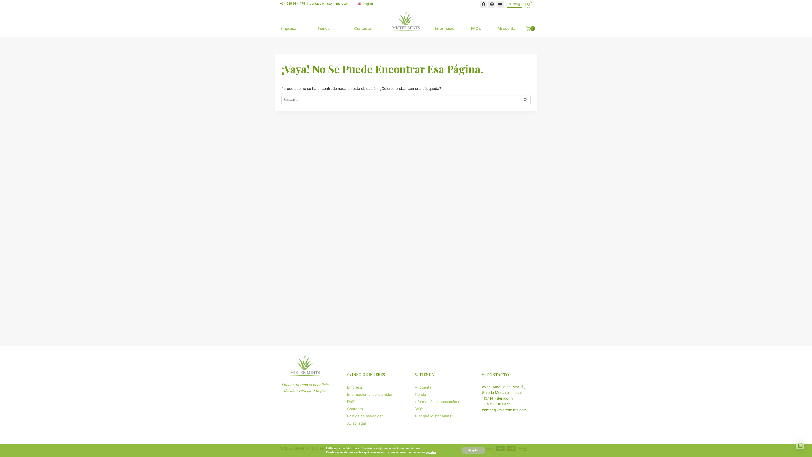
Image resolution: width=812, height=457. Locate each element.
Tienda (420, 394)
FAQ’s (476, 28)
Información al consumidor (369, 394)
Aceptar (473, 450)
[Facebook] (483, 4)
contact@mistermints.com (329, 3)
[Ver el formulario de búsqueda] (528, 4)
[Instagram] (491, 4)
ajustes (431, 452)
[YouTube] (500, 4)
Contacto (362, 28)
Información (446, 28)
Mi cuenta (506, 28)
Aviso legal (356, 423)
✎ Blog (514, 4)
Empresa (288, 28)
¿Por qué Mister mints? (433, 416)
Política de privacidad (365, 416)
